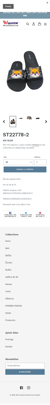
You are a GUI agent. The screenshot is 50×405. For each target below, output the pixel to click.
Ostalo (8, 313)
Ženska (8, 262)
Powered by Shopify (32, 395)
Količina (37, 157)
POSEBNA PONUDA (13, 305)
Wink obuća (20, 395)
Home (8, 241)
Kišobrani (9, 298)
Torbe (8, 291)
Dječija (8, 255)
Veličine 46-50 (11, 277)
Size (5, 157)
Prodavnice (10, 320)
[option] (13, 121)
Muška (8, 269)
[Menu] (45, 24)
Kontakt (8, 346)
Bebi (7, 248)
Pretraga (9, 339)
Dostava (35, 144)
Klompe (8, 284)
